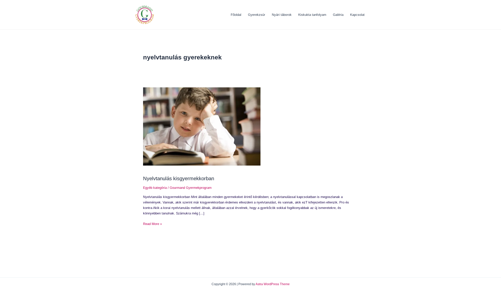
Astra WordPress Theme (273, 284)
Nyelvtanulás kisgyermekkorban (178, 178)
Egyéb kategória (155, 188)
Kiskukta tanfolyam (312, 15)
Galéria (338, 15)
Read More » (152, 223)
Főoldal (236, 15)
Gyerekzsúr (256, 15)
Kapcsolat (357, 15)
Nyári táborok (282, 15)
